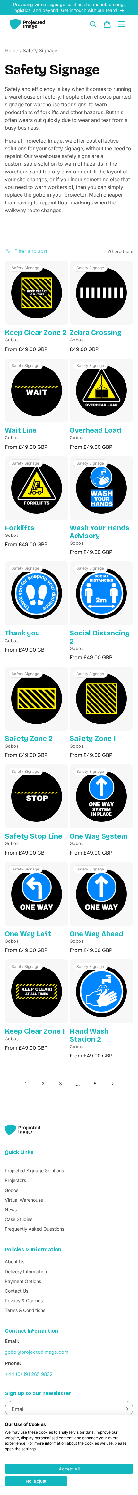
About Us (14, 1261)
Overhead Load (95, 430)
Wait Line (21, 430)
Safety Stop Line (33, 836)
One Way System (99, 836)
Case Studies (18, 1219)
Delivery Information (26, 1271)
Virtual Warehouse (24, 1200)
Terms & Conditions (25, 1310)
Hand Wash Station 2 (89, 1035)
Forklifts (19, 528)
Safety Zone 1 (93, 739)
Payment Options (23, 1281)
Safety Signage (40, 50)
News (11, 1209)
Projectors (15, 1180)
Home (11, 50)
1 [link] (26, 1084)
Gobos (11, 1190)
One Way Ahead (96, 934)
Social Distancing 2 (100, 637)
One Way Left (28, 934)
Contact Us (16, 1290)
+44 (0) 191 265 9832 (29, 1374)
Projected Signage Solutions (34, 1170)
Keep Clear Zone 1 (35, 1031)
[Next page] (112, 1084)
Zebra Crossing (96, 333)
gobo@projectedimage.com (36, 1352)
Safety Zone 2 (29, 739)
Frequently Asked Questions (34, 1229)
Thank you (22, 633)
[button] (93, 24)
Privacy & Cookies (24, 1300)
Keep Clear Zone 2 (35, 333)
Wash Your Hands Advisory (99, 532)
